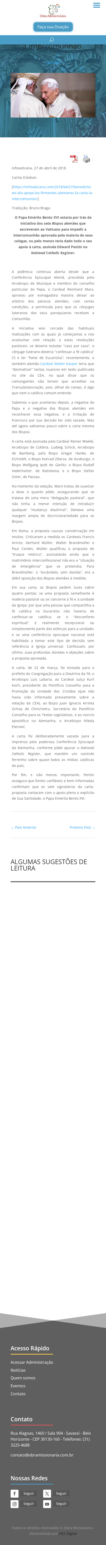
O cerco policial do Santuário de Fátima (52, 1221)
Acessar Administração (32, 1362)
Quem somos (23, 1378)
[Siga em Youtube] (47, 1504)
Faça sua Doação (53, 27)
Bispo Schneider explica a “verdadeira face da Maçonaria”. (50, 1084)
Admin (27, 961)
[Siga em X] (47, 1494)
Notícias (53, 62)
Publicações (25, 967)
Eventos (18, 1386)
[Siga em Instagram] (14, 1504)
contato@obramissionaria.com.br (42, 1455)
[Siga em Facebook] (14, 1494)
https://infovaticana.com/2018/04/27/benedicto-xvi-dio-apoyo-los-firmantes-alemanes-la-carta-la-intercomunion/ (52, 192)
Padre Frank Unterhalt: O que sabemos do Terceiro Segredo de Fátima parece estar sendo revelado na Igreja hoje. (52, 952)
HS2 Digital (68, 1533)
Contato (18, 1393)
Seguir (28, 1493)
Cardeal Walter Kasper (59, 363)
